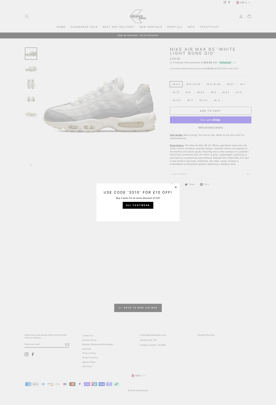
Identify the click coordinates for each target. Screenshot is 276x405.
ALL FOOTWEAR (138, 205)
